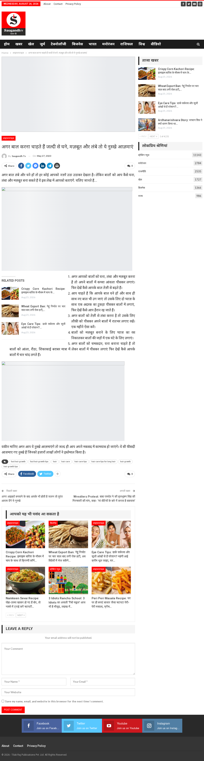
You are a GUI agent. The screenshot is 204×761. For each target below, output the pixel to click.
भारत (92, 44)
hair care (65, 461)
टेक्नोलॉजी (58, 44)
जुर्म (42, 44)
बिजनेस (77, 44)
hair (55, 461)
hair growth (125, 461)
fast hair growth (18, 461)
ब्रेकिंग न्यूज (55, 569)
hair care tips (81, 461)
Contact (58, 3)
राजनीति (142, 171)
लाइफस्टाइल (8, 138)
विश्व (142, 44)
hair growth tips (11, 466)
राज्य (140, 195)
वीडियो (156, 44)
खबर (18, 44)
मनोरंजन (108, 44)
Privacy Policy (73, 3)
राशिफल (126, 44)
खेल (31, 44)
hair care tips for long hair (103, 461)
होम (7, 44)
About (47, 3)
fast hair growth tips (39, 461)
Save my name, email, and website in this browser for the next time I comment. (54, 701)
